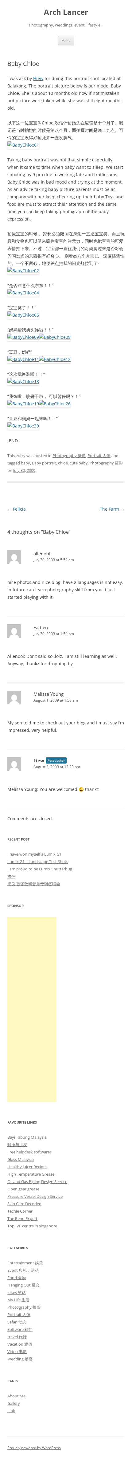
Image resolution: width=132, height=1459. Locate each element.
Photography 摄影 (69, 455)
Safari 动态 (16, 1322)
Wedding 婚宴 (20, 1359)
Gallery (13, 1403)
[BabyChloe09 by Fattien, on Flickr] (23, 337)
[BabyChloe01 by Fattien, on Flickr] (23, 145)
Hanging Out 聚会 (23, 1285)
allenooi (41, 553)
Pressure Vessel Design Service (35, 1196)
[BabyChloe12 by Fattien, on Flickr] (55, 359)
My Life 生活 (18, 1300)
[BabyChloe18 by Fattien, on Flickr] (23, 381)
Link (11, 1410)
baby (25, 463)
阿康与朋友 (17, 1144)
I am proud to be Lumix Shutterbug (39, 869)
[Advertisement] (31, 1009)
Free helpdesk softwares (29, 1152)
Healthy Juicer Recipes (27, 1166)
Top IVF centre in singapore (32, 1226)
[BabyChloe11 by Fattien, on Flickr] (23, 359)
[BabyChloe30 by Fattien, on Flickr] (23, 426)
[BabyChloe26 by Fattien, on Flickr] (55, 404)
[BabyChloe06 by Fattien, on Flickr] (23, 315)
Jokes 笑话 (16, 1292)
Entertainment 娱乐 (25, 1263)
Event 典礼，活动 (23, 1270)
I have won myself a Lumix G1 (34, 854)
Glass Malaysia (20, 1159)
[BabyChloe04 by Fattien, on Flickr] (23, 293)
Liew (38, 760)
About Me (16, 1396)
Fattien (40, 627)
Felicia (16, 509)
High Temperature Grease (30, 1174)
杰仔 (11, 876)
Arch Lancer (66, 12)
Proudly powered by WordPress (34, 1447)
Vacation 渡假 (19, 1344)
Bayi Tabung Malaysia (27, 1137)
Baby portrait (44, 463)
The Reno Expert (22, 1218)
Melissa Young (48, 694)
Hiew (38, 78)
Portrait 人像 (99, 455)
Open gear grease (23, 1189)
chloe (63, 463)
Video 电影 (17, 1351)
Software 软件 (20, 1329)
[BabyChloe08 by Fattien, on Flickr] (55, 337)
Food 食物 (16, 1277)
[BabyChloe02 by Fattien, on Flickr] (23, 271)
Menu (66, 40)
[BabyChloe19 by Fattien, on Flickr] (23, 404)
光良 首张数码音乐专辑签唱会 (33, 883)
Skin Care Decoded (24, 1203)
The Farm (112, 509)
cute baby (79, 463)
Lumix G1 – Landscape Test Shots (37, 861)
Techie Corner (20, 1211)
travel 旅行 (17, 1336)
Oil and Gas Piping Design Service (37, 1181)
